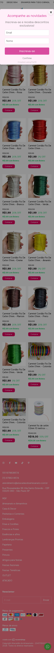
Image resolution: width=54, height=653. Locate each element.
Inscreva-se (27, 51)
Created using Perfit (27, 62)
